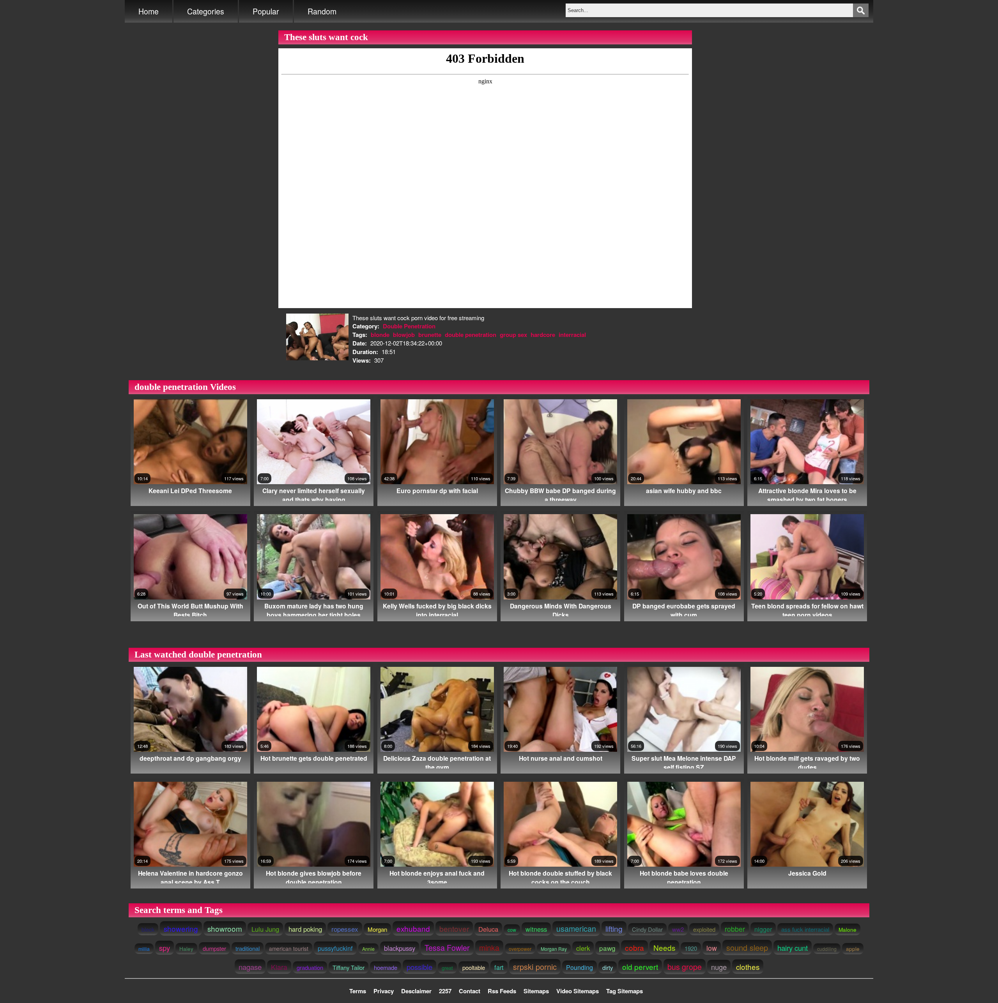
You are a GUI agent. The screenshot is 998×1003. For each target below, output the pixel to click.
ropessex (344, 929)
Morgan (377, 929)
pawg (607, 948)
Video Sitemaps (577, 991)
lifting (614, 928)
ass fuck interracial (805, 929)
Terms (357, 991)
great (447, 967)
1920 (691, 948)
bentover (454, 928)
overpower (520, 948)
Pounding (579, 967)
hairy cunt (792, 947)
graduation (310, 967)
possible (419, 967)
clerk (583, 948)
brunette (429, 334)
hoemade (385, 967)
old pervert (640, 966)
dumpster (214, 948)
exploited (704, 929)
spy (164, 948)
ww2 (678, 929)
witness (536, 929)
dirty (607, 967)
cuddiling (827, 948)
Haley (186, 948)
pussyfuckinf (335, 948)
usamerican (576, 928)
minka (489, 947)
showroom (224, 928)
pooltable (473, 967)
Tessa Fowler (447, 947)
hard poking (305, 929)
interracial (572, 334)
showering (181, 928)
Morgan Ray (554, 948)
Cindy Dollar (647, 929)
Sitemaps (536, 991)
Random (322, 11)
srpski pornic (535, 966)
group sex (513, 334)
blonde (380, 334)
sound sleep (747, 947)
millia (144, 948)
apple (853, 948)
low (711, 948)
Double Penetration (409, 326)
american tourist (288, 948)
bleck (148, 929)
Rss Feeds (502, 991)
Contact (469, 991)
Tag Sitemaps (624, 991)
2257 (445, 991)
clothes (747, 966)
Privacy (383, 991)
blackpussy (399, 948)
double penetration (470, 334)
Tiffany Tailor (349, 967)
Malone (847, 929)
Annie (368, 948)
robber (735, 929)
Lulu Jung (265, 929)
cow (512, 929)
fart (499, 967)
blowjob (404, 334)
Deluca (488, 929)
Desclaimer (416, 991)
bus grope (684, 966)
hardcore (543, 334)
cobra (634, 947)
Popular (266, 11)
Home (148, 11)
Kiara (279, 967)
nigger (763, 929)
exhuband (413, 928)
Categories (205, 11)
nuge (719, 967)
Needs (664, 947)
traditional (247, 948)
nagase (250, 966)
